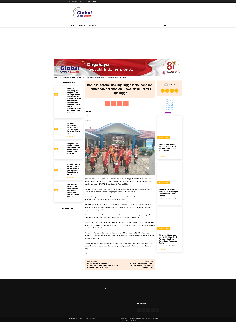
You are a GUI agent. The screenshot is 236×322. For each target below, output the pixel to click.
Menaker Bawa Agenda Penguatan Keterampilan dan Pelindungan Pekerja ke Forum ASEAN (169, 147)
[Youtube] (166, 1)
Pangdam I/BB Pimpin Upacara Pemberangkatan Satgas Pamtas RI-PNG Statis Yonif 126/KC (73, 149)
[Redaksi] (166, 84)
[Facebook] (156, 1)
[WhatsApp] (126, 103)
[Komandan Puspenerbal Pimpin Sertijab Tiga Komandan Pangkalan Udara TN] (59, 126)
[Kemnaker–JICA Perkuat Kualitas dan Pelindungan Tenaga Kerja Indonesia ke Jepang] (169, 173)
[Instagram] (158, 1)
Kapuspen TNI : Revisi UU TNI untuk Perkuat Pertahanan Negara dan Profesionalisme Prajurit (73, 191)
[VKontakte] (157, 310)
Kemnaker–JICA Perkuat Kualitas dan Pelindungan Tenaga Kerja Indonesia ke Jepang (168, 193)
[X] (161, 1)
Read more (70, 116)
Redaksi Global (163, 153)
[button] (165, 25)
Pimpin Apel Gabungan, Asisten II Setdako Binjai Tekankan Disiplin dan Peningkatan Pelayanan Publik (168, 239)
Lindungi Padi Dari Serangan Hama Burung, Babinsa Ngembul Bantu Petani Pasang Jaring (73, 169)
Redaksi (88, 111)
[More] (132, 103)
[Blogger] (139, 310)
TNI (60, 77)
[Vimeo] (164, 1)
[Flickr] (148, 310)
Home (55, 77)
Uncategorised (163, 137)
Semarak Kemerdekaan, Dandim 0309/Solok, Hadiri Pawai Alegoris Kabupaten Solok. (140, 265)
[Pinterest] (119, 103)
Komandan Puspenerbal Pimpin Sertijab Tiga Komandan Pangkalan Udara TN (73, 128)
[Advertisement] (118, 41)
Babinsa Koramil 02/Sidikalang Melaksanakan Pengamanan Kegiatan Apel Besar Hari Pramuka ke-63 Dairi (102, 265)
